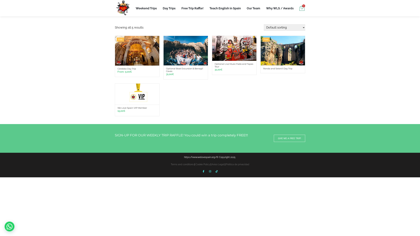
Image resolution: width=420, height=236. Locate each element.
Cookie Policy (203, 164)
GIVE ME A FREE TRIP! (289, 138)
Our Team (253, 8)
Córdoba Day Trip (126, 68)
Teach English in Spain (225, 8)
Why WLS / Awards (280, 8)
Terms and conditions (182, 164)
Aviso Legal (218, 164)
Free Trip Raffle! (192, 8)
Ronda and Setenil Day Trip (277, 68)
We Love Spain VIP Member (132, 108)
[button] (9, 226)
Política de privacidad (237, 164)
